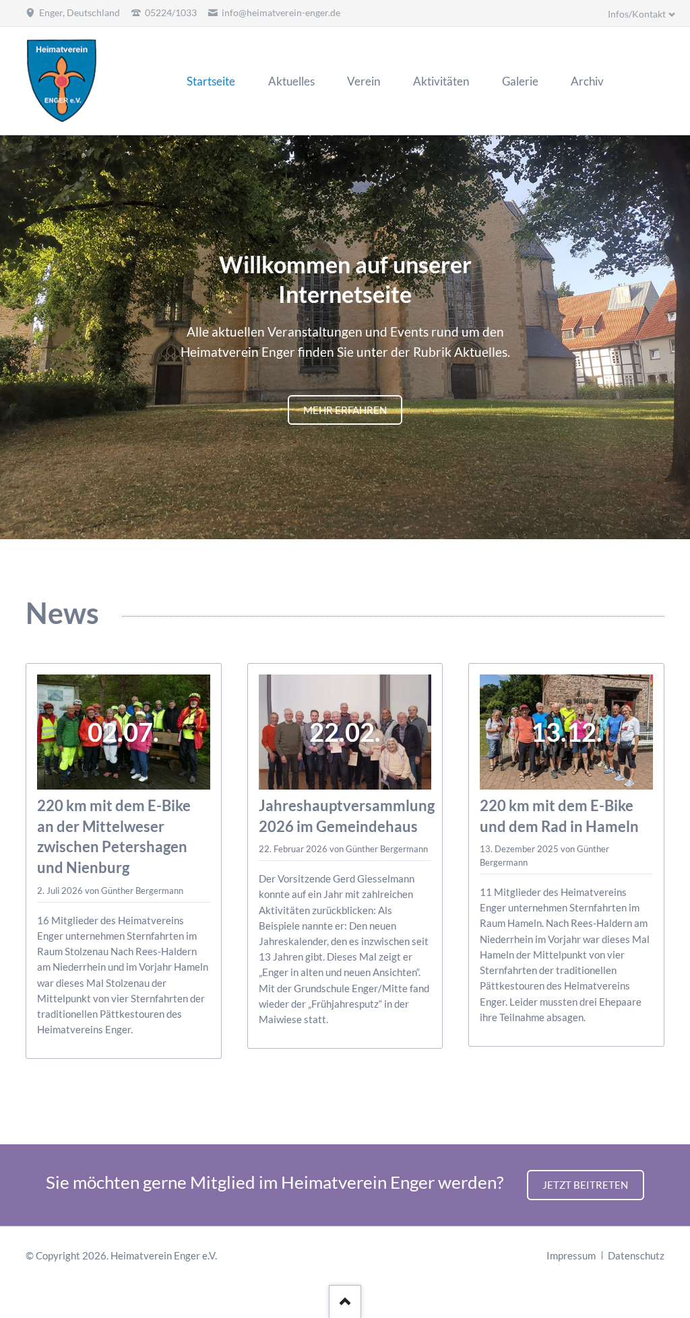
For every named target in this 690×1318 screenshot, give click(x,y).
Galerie (361, 499)
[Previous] (16, 337)
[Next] (674, 337)
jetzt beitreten (585, 1185)
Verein (329, 499)
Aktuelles (313, 499)
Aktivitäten (345, 499)
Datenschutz (636, 1255)
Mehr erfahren (345, 410)
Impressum (571, 1255)
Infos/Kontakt (637, 14)
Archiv (377, 499)
